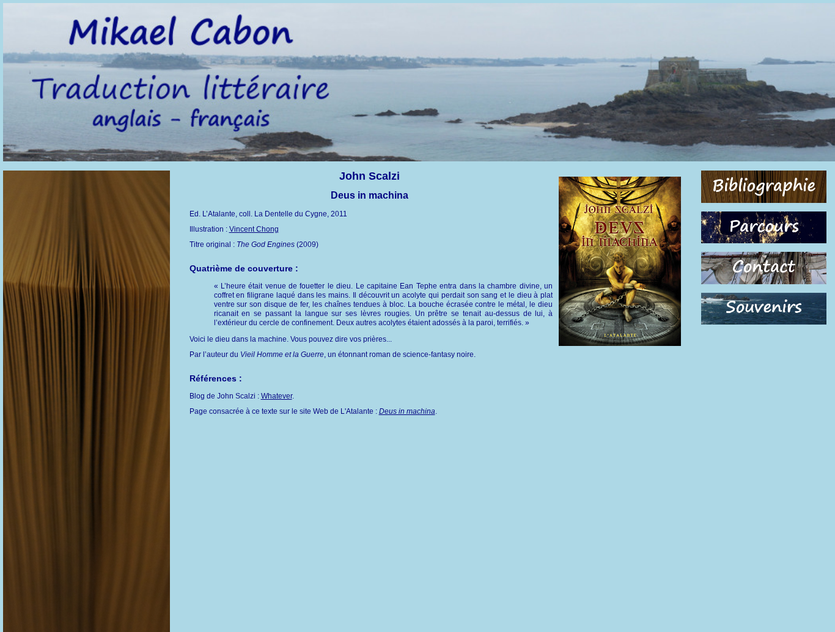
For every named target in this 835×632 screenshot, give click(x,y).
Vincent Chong (254, 229)
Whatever (276, 396)
